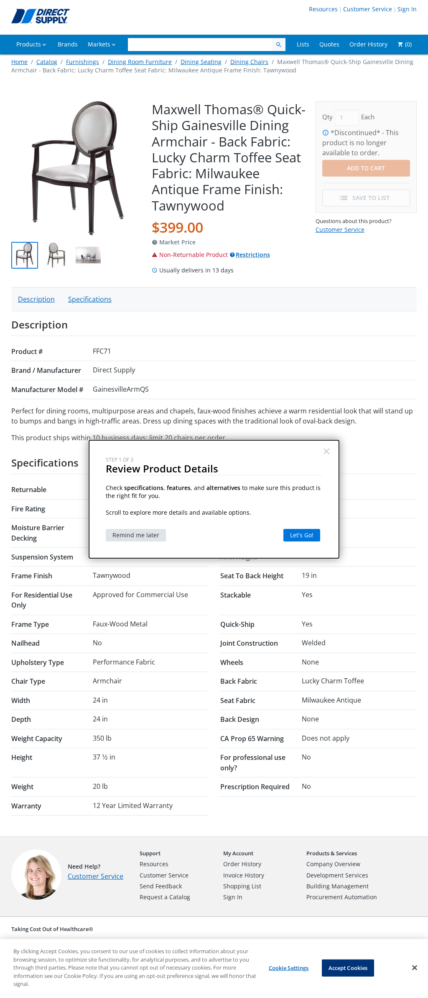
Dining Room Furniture (140, 62)
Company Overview (333, 864)
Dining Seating (201, 62)
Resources (323, 9)
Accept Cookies (348, 967)
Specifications (90, 299)
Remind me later (135, 535)
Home (19, 62)
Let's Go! (301, 535)
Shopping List (242, 886)
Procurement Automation (341, 897)
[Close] (414, 967)
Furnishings (82, 62)
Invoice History (243, 875)
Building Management (337, 886)
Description (36, 299)
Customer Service (367, 9)
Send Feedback (161, 886)
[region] (214, 968)
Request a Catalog (165, 897)
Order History (242, 864)
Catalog (46, 62)
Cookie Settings (289, 967)
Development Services (337, 875)
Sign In (407, 9)
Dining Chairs (249, 62)
